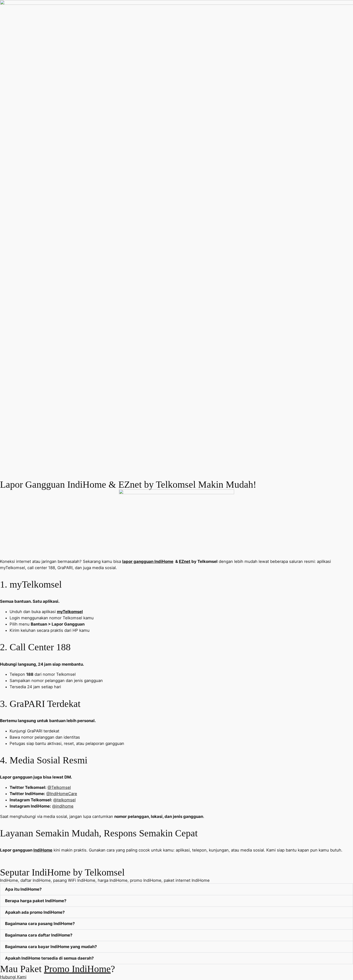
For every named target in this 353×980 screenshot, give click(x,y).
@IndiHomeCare (61, 793)
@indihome (62, 806)
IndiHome (42, 850)
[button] (176, 889)
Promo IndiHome (77, 968)
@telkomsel (64, 799)
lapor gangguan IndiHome (147, 561)
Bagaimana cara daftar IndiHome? (38, 935)
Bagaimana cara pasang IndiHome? (40, 923)
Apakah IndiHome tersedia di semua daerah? (49, 958)
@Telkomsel (59, 787)
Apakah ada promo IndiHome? (35, 912)
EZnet (184, 561)
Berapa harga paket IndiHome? (35, 900)
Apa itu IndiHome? (23, 889)
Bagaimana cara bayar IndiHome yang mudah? (51, 946)
